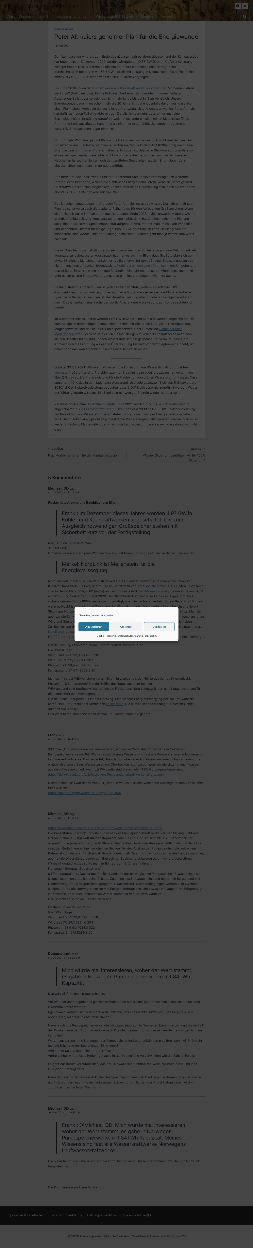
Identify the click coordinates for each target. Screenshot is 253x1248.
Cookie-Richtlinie (106, 635)
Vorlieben (159, 627)
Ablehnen (126, 627)
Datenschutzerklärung (130, 635)
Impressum (151, 635)
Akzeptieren (94, 627)
